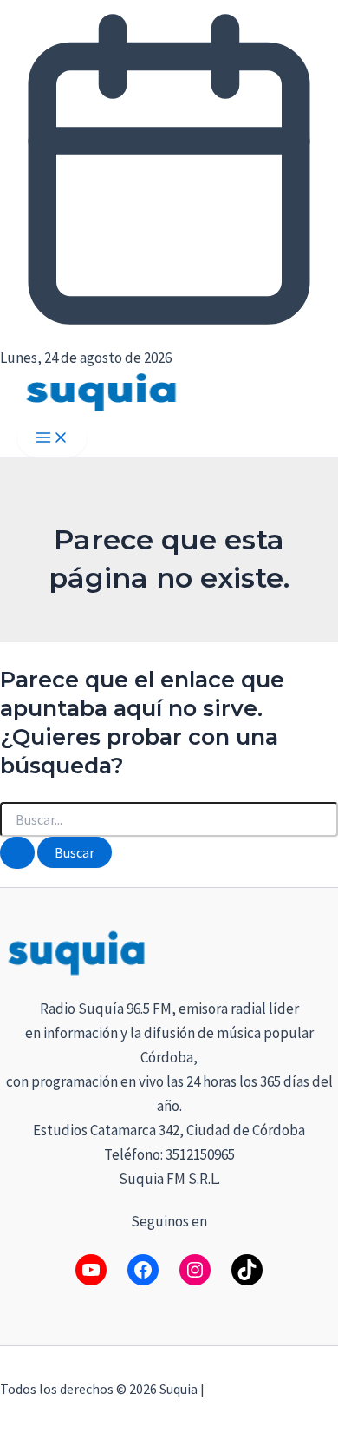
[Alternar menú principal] (52, 438)
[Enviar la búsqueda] (17, 853)
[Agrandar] (315, 949)
